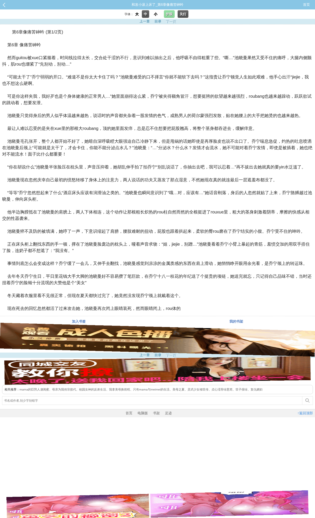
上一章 (145, 21)
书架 (156, 413)
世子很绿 (242, 389)
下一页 (171, 21)
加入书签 (79, 321)
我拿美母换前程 (119, 389)
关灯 (183, 14)
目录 (157, 21)
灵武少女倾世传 (198, 389)
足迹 (168, 413)
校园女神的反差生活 (92, 389)
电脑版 (143, 413)
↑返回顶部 (305, 413)
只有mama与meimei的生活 (151, 389)
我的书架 (236, 321)
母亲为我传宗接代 (64, 389)
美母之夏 (178, 389)
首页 (306, 4)
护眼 (169, 14)
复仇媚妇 (256, 389)
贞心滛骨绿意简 (222, 389)
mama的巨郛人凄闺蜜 (34, 389)
